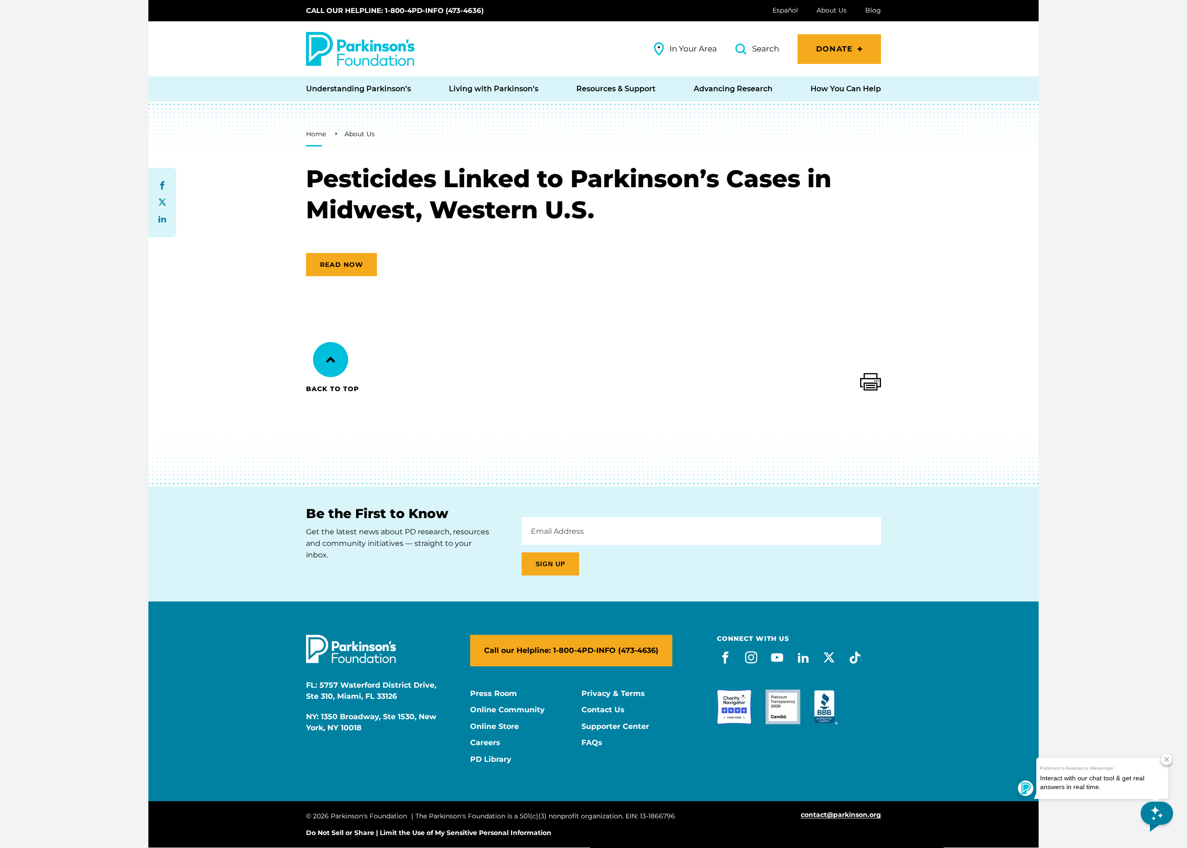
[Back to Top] (330, 359)
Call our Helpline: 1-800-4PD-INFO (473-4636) (395, 10)
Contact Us (603, 710)
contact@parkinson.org (841, 814)
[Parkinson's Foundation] (360, 49)
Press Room (493, 694)
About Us (360, 134)
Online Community (507, 710)
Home (316, 134)
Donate (834, 48)
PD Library (490, 759)
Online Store (494, 726)
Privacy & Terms (613, 694)
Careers (485, 743)
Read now (341, 264)
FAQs (591, 743)
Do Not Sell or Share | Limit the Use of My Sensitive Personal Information (428, 833)
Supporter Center (615, 726)
